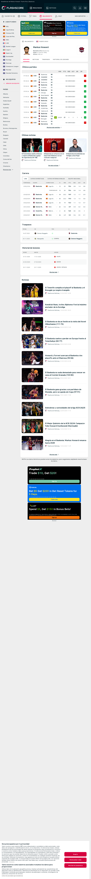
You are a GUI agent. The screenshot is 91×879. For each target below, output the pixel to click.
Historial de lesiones (61, 59)
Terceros (11, 862)
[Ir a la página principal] (14, 8)
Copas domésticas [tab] (37, 178)
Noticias (36, 59)
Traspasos (46, 59)
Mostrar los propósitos (75, 865)
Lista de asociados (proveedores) (12, 876)
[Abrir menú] (85, 8)
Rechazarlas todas (75, 860)
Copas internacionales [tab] (56, 178)
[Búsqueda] (74, 8)
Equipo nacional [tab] (74, 178)
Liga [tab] (25, 178)
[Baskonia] (81, 50)
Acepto (75, 854)
